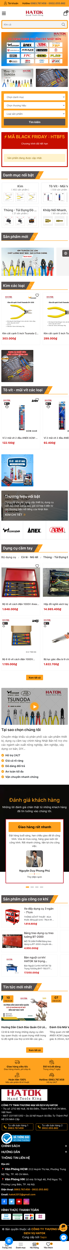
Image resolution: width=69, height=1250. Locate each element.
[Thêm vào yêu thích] (37, 295)
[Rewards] (9, 1241)
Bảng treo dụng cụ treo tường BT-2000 (39, 934)
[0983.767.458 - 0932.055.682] (43, 3)
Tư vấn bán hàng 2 (52, 1127)
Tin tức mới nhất (17, 987)
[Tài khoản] (11, 3)
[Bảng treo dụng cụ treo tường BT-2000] (12, 941)
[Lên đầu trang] (64, 1219)
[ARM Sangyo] (57, 530)
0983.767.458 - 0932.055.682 (31, 1189)
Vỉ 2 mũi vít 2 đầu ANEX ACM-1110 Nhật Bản (19, 438)
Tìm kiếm (34, 122)
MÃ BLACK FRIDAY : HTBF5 (36, 136)
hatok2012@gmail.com (22, 1194)
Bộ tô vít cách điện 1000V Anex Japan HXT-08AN (19, 604)
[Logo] (34, 13)
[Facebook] (4, 1202)
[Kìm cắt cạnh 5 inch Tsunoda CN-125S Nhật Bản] (21, 311)
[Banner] (17, 78)
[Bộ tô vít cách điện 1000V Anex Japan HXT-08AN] (21, 582)
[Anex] (34, 530)
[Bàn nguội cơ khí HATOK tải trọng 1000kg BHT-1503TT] (12, 966)
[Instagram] (26, 1202)
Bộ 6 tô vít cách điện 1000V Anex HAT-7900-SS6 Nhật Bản (19, 659)
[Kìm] (20, 193)
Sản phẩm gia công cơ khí (25, 899)
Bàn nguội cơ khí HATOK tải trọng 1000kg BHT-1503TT (37, 959)
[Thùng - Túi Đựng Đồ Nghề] (20, 217)
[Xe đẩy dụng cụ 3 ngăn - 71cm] (12, 917)
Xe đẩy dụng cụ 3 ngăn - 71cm (39, 910)
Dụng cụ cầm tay (18, 548)
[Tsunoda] (11, 530)
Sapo (43, 1237)
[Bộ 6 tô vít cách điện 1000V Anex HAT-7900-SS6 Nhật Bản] (21, 637)
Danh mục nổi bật (18, 175)
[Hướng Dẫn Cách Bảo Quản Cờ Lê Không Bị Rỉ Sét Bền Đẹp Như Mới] (24, 1008)
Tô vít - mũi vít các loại (23, 390)
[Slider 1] (34, 49)
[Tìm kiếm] (63, 24)
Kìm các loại (14, 285)
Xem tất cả (35, 677)
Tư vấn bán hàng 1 (18, 1127)
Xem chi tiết (14, 514)
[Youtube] (19, 1202)
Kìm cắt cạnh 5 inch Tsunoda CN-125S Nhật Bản (20, 333)
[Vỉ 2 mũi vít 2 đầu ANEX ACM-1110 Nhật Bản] (21, 416)
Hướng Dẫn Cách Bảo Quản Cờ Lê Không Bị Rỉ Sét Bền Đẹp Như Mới (23, 1027)
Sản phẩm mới (15, 236)
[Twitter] (12, 1202)
